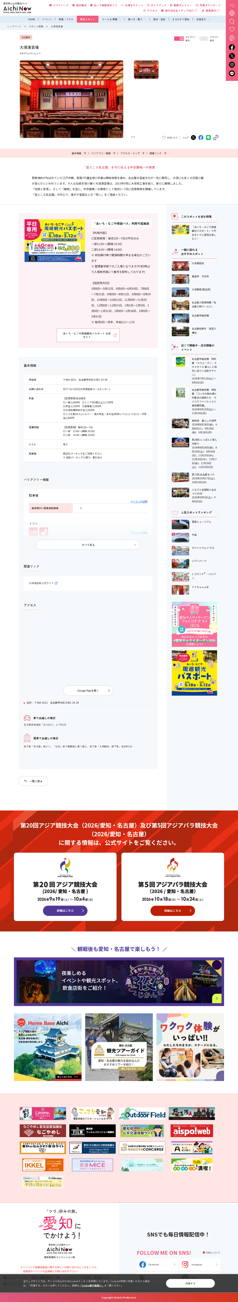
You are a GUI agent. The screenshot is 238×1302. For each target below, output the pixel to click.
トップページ (14, 26)
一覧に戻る (36, 781)
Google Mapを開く (88, 690)
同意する (190, 1283)
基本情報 (79, 153)
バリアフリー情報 (103, 153)
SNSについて (213, 1252)
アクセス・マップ (132, 153)
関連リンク (158, 153)
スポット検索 (36, 26)
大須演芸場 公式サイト (41, 583)
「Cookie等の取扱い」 (91, 1285)
